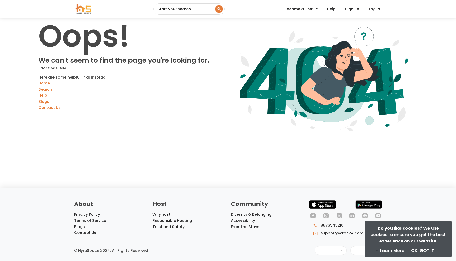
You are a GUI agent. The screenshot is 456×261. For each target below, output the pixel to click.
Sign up (352, 9)
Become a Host (299, 9)
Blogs (43, 101)
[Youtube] (378, 215)
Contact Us (49, 107)
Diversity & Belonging (251, 214)
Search (45, 89)
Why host (161, 214)
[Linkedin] (352, 215)
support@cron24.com (341, 233)
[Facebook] (313, 215)
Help (331, 9)
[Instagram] (326, 215)
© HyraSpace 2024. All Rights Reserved (111, 250)
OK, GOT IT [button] (422, 250)
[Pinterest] (365, 215)
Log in (374, 9)
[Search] (219, 9)
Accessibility (243, 220)
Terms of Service (90, 220)
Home (44, 83)
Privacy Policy (87, 214)
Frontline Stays (245, 226)
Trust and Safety (168, 226)
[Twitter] (339, 215)
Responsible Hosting (172, 220)
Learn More (392, 250)
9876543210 (331, 225)
